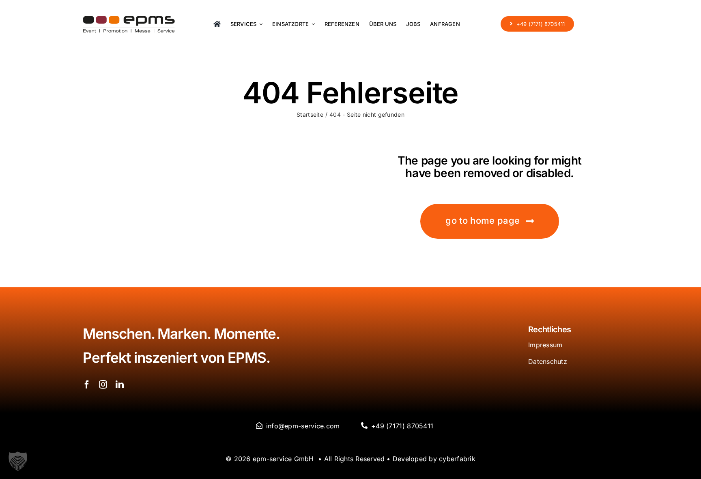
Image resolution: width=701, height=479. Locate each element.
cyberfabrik (457, 459)
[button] (18, 461)
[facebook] (87, 385)
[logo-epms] (129, 19)
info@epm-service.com (303, 426)
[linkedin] (120, 385)
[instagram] (103, 385)
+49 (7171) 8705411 (402, 426)
